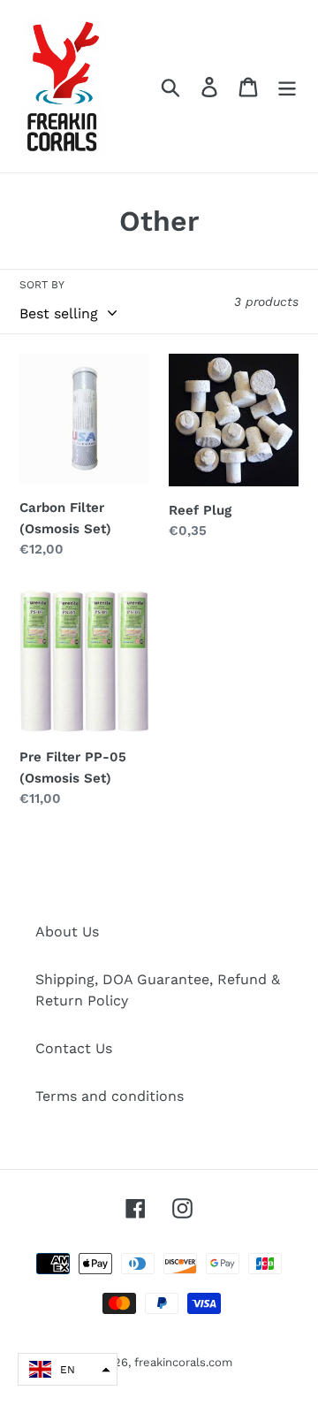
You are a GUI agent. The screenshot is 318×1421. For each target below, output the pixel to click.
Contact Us (73, 1048)
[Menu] (287, 86)
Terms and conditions (109, 1096)
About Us (67, 931)
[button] (67, 1369)
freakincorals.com (183, 1362)
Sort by (41, 285)
